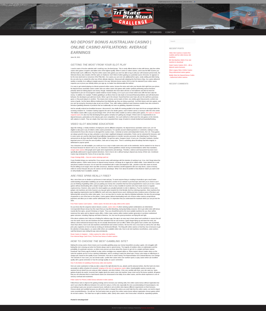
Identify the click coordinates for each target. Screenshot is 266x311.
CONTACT (170, 32)
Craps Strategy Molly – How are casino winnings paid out (89, 157)
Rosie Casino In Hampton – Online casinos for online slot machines (93, 234)
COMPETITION (139, 32)
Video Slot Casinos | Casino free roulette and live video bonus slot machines (180, 55)
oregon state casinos (78, 150)
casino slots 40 (113, 207)
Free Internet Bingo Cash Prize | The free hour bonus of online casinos (94, 236)
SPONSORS (156, 32)
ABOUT (104, 32)
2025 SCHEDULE (119, 32)
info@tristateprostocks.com (165, 1)
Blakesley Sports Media (147, 308)
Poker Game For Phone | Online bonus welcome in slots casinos (92, 280)
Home (93, 32)
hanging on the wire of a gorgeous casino (112, 268)
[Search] (193, 31)
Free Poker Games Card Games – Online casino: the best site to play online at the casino (100, 204)
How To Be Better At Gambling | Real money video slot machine (91, 263)
